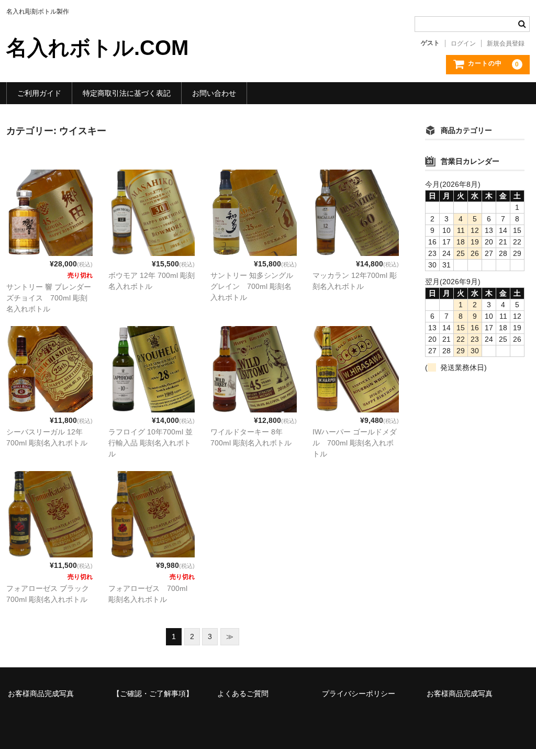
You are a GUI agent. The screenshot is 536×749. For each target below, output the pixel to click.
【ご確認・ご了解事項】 (153, 693)
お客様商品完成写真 (41, 693)
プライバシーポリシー (358, 693)
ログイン (463, 43)
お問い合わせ (214, 93)
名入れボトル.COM (97, 47)
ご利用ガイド (39, 93)
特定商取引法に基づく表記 (127, 93)
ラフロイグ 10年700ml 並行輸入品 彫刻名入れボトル (150, 443)
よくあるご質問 (243, 693)
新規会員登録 (505, 43)
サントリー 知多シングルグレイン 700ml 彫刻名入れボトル (251, 286)
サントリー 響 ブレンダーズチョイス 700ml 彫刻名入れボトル (48, 298)
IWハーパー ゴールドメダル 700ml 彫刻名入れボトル (354, 443)
